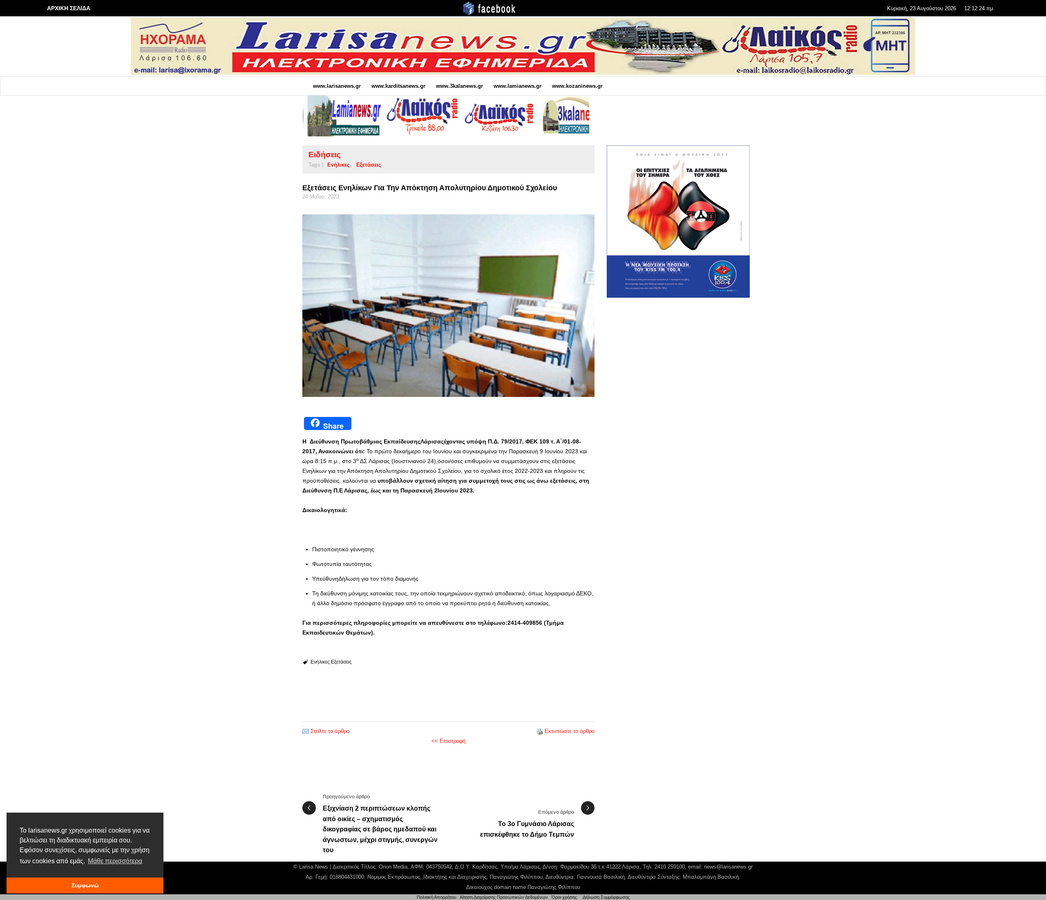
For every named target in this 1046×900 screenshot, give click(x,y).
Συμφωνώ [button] (85, 885)
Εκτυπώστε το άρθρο (570, 731)
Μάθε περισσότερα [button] (115, 861)
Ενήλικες (338, 165)
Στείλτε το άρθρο (330, 731)
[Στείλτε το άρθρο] (305, 731)
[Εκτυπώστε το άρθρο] (539, 731)
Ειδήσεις (324, 154)
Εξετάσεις (368, 165)
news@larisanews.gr (728, 867)
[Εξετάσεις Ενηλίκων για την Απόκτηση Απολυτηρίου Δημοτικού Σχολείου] (448, 305)
